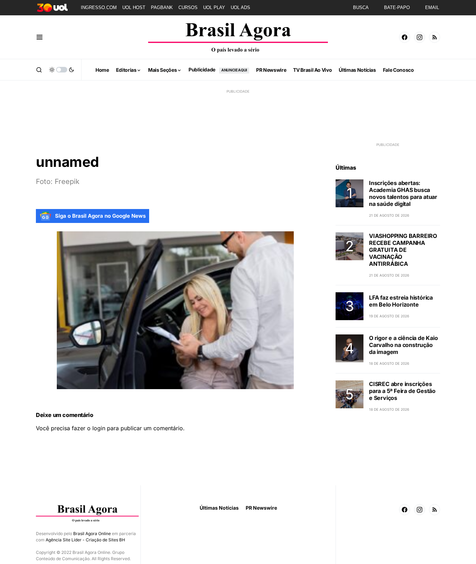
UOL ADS (240, 7)
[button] (39, 37)
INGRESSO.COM (99, 7)
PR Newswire (261, 508)
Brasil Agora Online (92, 533)
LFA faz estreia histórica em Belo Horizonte (401, 301)
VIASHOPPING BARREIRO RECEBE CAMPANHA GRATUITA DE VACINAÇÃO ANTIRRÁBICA (403, 249)
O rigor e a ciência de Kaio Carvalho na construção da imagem (403, 344)
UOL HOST (133, 7)
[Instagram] (419, 37)
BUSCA (361, 7)
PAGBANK (162, 7)
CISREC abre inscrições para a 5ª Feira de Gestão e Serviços (402, 390)
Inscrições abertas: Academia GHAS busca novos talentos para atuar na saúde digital (403, 193)
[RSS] (434, 37)
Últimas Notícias (219, 508)
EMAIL (432, 7)
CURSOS (188, 7)
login (98, 428)
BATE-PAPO (397, 7)
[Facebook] (404, 37)
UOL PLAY (214, 7)
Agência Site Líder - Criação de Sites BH (85, 539)
